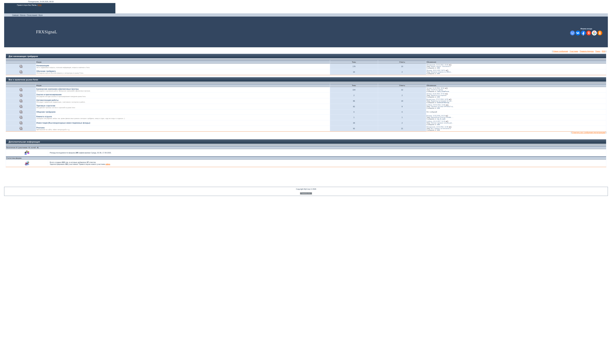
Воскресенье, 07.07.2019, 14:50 (437, 99)
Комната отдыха (44, 116)
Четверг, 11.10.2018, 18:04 (435, 88)
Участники (574, 51)
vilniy (108, 164)
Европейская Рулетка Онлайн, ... (442, 117)
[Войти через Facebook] (583, 33)
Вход (41, 15)
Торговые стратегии (45, 106)
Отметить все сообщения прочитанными (588, 132)
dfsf (438, 68)
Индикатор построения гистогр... (442, 101)
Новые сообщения (560, 51)
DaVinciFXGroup (443, 102)
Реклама (40, 128)
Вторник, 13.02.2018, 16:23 (435, 116)
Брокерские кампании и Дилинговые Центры (57, 89)
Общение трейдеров (45, 112)
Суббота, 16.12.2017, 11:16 (435, 121)
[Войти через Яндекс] (588, 33)
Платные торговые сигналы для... (442, 123)
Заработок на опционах (439, 95)
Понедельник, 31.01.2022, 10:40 (437, 65)
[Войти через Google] (594, 33)
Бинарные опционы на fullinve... (441, 72)
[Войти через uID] (572, 33)
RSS (39, 5)
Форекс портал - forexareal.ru (441, 66)
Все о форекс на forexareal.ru (441, 128)
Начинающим (42, 65)
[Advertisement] (62, 179)
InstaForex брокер (437, 90)
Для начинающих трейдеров (23, 56)
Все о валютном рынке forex (23, 80)
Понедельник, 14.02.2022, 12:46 (437, 127)
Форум (23, 15)
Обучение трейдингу (46, 71)
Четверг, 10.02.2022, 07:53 (435, 94)
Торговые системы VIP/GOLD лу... (442, 106)
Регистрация (32, 15)
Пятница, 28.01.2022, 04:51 (435, 70)
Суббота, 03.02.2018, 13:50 (435, 105)
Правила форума (587, 51)
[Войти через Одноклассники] (599, 33)
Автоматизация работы (47, 100)
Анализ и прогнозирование (49, 94)
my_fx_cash (441, 119)
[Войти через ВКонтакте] (578, 33)
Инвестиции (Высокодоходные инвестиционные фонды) (63, 123)
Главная (15, 15)
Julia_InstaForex (443, 91)
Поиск (597, 51)
